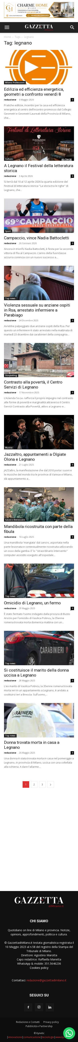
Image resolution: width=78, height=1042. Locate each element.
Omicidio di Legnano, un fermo (32, 603)
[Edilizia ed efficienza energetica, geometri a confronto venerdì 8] (39, 67)
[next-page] (50, 784)
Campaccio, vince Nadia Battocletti (36, 238)
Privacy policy (51, 1022)
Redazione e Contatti (28, 1022)
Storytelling (11, 375)
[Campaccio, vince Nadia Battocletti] (39, 216)
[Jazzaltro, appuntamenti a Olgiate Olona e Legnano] (39, 432)
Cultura (9, 159)
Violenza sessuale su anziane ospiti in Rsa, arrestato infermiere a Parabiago (37, 310)
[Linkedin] (50, 1007)
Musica (8, 447)
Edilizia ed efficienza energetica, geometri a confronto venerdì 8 (34, 92)
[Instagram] (39, 1007)
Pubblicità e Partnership (39, 1026)
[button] (6, 27)
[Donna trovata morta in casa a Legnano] (39, 720)
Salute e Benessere (15, 519)
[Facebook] (28, 1007)
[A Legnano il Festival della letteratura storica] (39, 143)
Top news (10, 298)
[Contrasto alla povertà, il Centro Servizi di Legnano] (39, 360)
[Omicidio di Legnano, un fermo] (39, 581)
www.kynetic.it (63, 1037)
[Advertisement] (39, 838)
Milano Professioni (15, 82)
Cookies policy (39, 968)
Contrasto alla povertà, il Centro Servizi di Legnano (33, 385)
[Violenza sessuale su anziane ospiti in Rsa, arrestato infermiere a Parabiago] (39, 283)
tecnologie (48, 1037)
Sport (8, 231)
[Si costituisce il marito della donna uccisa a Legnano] (39, 648)
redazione (10, 99)
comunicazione (32, 1037)
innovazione (15, 1037)
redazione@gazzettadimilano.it (46, 980)
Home (7, 37)
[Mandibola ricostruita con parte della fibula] (39, 504)
